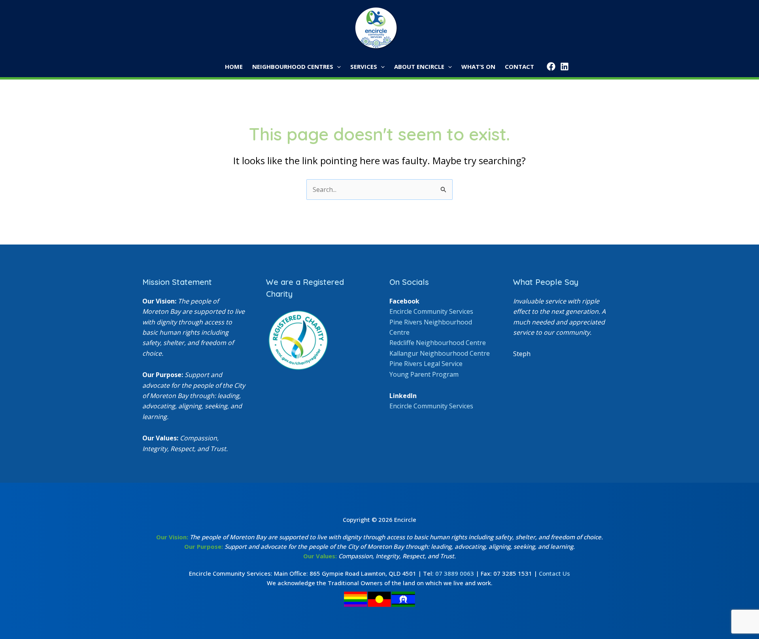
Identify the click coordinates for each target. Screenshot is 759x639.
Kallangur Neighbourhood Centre (439, 353)
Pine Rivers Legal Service (426, 363)
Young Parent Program (424, 374)
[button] (337, 66)
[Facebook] (551, 66)
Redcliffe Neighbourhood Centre (437, 342)
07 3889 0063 (454, 573)
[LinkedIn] (564, 66)
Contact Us (554, 573)
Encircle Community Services (431, 311)
